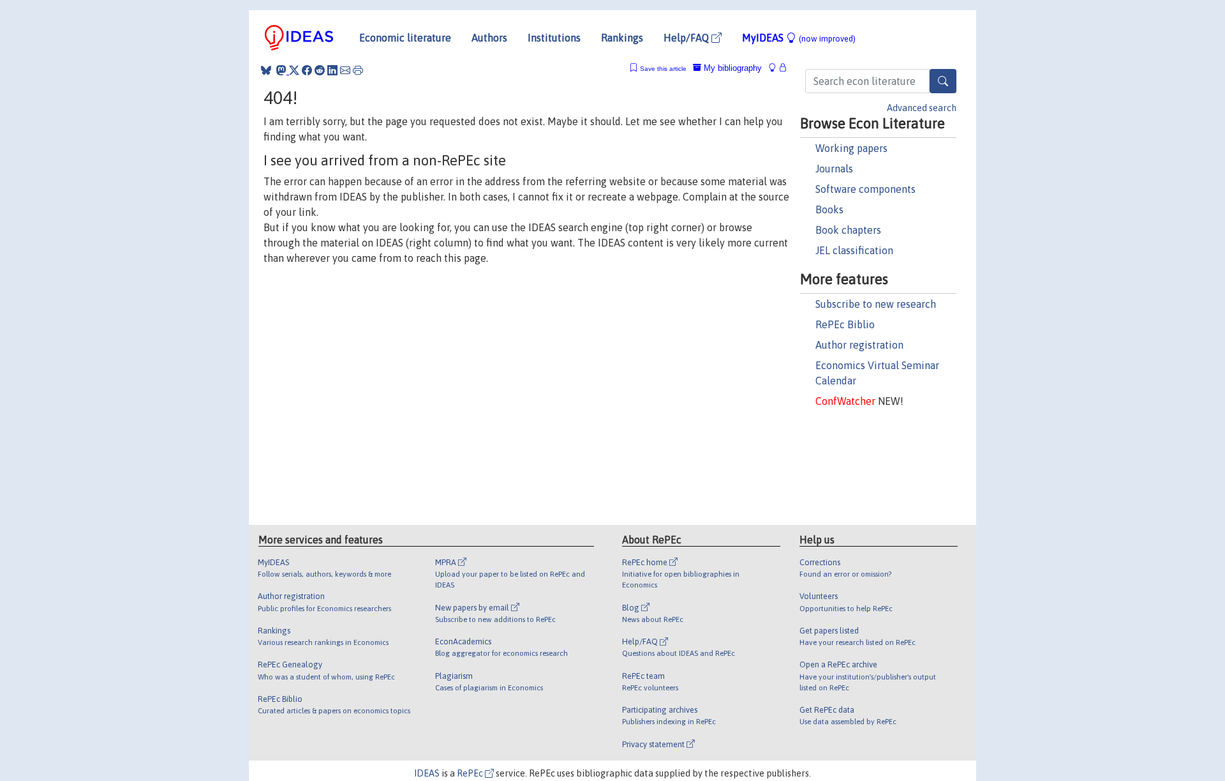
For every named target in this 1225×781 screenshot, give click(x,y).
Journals (834, 168)
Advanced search (921, 108)
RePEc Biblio (845, 324)
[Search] (943, 81)
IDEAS (427, 773)
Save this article (663, 68)
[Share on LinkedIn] (332, 70)
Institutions (554, 37)
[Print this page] (358, 70)
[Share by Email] (345, 70)
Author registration (859, 345)
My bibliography (731, 68)
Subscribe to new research (875, 304)
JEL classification (854, 250)
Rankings (622, 37)
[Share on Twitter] (294, 70)
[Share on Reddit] (320, 70)
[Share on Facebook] (307, 70)
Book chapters (848, 230)
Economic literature (405, 37)
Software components (865, 189)
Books (829, 209)
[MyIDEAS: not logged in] (776, 68)
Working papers (851, 148)
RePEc (471, 773)
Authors (489, 37)
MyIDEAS (799, 37)
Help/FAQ (687, 37)
